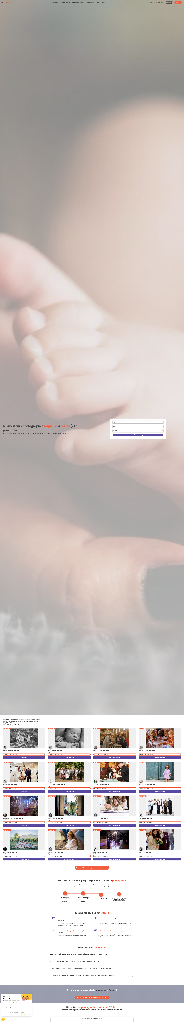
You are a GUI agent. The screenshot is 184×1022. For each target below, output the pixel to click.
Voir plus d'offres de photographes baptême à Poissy (91, 868)
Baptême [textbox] (115, 422)
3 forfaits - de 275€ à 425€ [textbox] (101, 856)
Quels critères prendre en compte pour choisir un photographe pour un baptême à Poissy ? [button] (82, 976)
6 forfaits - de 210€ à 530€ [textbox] (10, 822)
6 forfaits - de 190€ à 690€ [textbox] (146, 754)
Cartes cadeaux (90, 2)
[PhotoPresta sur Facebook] (175, 6)
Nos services (55, 2)
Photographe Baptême (17, 719)
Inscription (178, 2)
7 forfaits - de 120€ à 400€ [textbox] (56, 788)
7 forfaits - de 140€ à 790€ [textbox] (146, 788)
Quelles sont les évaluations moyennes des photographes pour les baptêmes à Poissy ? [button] (81, 968)
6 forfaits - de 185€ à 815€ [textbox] (100, 788)
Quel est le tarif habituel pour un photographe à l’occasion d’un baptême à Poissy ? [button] (80, 954)
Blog (98, 2)
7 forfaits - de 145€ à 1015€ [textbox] (10, 856)
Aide (102, 2)
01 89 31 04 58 (169, 6)
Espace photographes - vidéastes (155, 2)
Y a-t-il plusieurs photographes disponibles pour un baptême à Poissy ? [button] (75, 961)
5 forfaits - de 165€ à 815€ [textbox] (146, 822)
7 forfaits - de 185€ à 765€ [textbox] (56, 822)
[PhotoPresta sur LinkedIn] (180, 6)
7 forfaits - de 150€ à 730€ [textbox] (56, 754)
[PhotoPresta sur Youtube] (178, 6)
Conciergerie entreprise (78, 2)
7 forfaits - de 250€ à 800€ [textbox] (11, 788)
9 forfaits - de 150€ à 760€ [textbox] (101, 822)
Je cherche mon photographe (138, 435)
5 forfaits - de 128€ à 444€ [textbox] (101, 754)
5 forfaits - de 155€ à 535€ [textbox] (146, 856)
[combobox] (138, 422)
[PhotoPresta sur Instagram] (176, 6)
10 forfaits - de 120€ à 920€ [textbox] (11, 754)
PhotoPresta (6, 719)
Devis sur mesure (65, 2)
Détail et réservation (24, 757)
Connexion (169, 2)
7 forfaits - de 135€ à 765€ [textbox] (55, 856)
